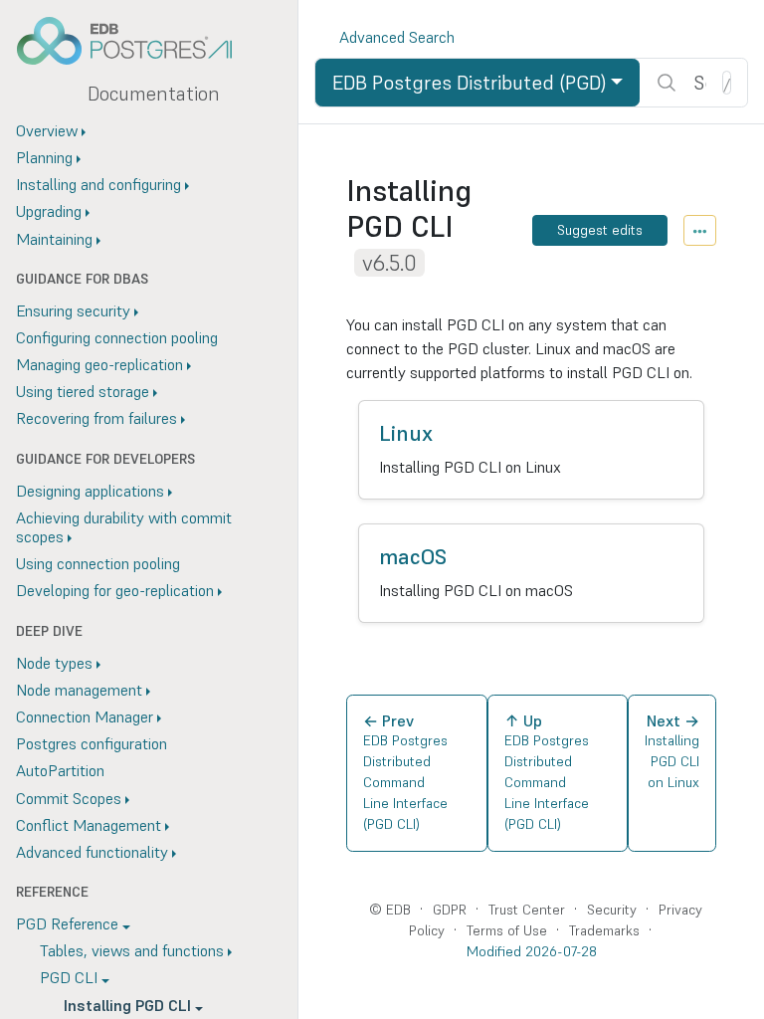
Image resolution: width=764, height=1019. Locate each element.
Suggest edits (600, 230)
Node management (79, 690)
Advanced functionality (92, 852)
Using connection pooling (98, 563)
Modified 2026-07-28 (532, 951)
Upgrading (49, 211)
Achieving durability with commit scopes (124, 527)
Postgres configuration (91, 743)
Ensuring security (73, 310)
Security (612, 909)
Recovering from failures (96, 418)
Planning (44, 157)
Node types (54, 663)
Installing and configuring (98, 184)
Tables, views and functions (132, 950)
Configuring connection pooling (117, 337)
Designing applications (90, 491)
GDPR (450, 909)
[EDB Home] (135, 41)
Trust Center (526, 909)
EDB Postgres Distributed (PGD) (469, 83)
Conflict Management (88, 825)
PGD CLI (68, 977)
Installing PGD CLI (127, 1005)
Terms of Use (507, 930)
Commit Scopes (68, 798)
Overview (47, 130)
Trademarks (604, 930)
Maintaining (54, 239)
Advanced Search (397, 37)
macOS (413, 556)
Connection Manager (84, 716)
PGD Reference (67, 923)
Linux (406, 433)
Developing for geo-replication (115, 590)
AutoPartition (60, 770)
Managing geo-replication (99, 364)
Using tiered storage (82, 391)
